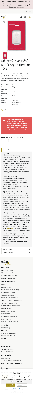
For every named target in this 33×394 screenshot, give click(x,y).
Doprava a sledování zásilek (9, 316)
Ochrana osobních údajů (8, 292)
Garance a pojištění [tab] (8, 252)
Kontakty (3, 338)
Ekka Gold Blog (5, 328)
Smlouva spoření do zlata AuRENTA (11, 300)
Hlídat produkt (8, 110)
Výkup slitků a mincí (7, 273)
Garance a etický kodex (7, 295)
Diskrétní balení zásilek (8, 311)
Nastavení (16, 389)
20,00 (5, 140)
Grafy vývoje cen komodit (8, 333)
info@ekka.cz (9, 351)
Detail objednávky (6, 287)
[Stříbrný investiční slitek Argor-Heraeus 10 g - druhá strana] (4, 55)
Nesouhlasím (22, 385)
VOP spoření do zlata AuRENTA (10, 303)
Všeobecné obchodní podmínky (10, 298)
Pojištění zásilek (5, 314)
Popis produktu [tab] (7, 150)
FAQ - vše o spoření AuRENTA (9, 322)
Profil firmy (4, 330)
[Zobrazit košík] (28, 17)
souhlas (24, 376)
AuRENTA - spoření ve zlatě (9, 275)
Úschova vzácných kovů (8, 278)
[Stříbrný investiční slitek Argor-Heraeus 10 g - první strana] (16, 35)
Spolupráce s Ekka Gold (8, 336)
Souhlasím (10, 385)
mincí (8, 228)
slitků (12, 228)
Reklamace (4, 284)
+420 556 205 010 (9, 349)
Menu (29, 11)
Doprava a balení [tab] (7, 249)
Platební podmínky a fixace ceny (10, 306)
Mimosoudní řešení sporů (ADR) (10, 290)
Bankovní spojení (6, 308)
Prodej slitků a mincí (7, 270)
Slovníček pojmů (6, 319)
